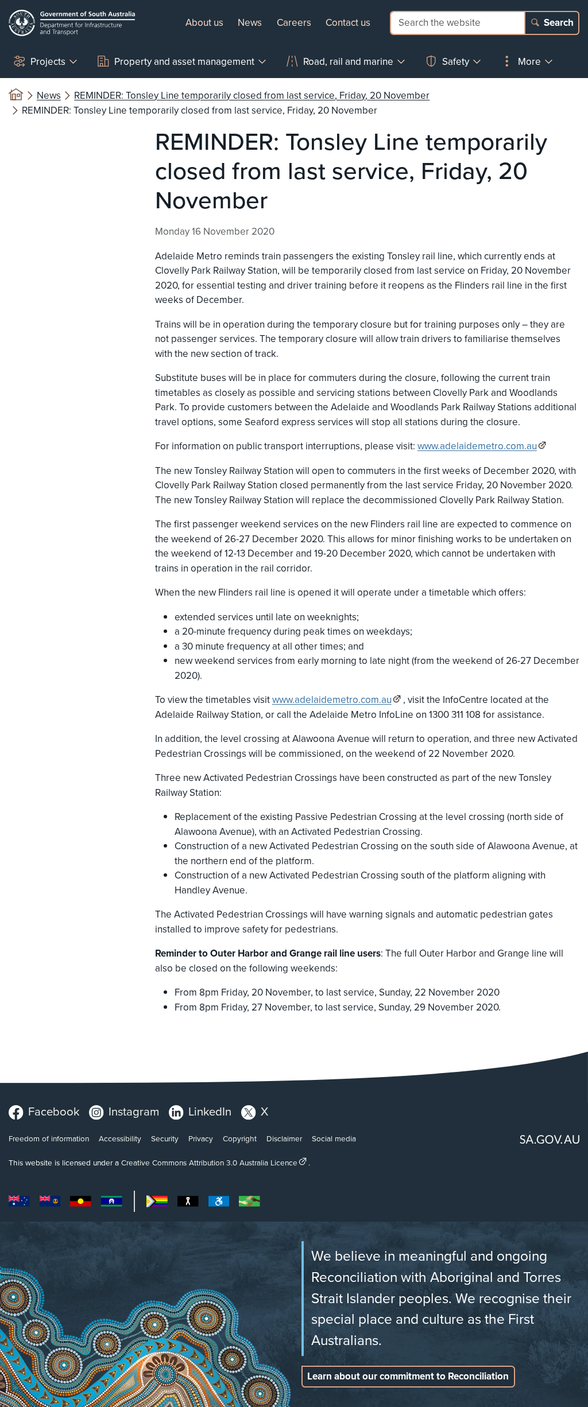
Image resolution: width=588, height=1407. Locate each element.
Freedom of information (49, 1138)
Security (165, 1138)
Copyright (240, 1138)
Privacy (200, 1138)
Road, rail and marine (348, 62)
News (250, 22)
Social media (334, 1138)
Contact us (348, 22)
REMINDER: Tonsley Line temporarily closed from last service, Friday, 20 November (252, 95)
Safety (455, 62)
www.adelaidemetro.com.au (477, 446)
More (529, 62)
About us (204, 22)
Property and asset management (184, 62)
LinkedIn (209, 1111)
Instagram (134, 1111)
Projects (47, 62)
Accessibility (120, 1138)
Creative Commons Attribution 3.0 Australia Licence (209, 1162)
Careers (294, 22)
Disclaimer (284, 1138)
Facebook (53, 1111)
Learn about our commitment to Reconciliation (408, 1376)
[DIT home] (72, 23)
